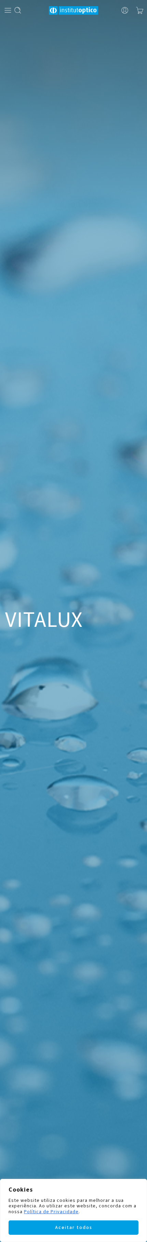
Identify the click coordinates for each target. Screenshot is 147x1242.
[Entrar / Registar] (125, 10)
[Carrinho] (140, 10)
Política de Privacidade (51, 1211)
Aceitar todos (73, 1227)
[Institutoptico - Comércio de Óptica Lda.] (73, 10)
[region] (73, 1210)
